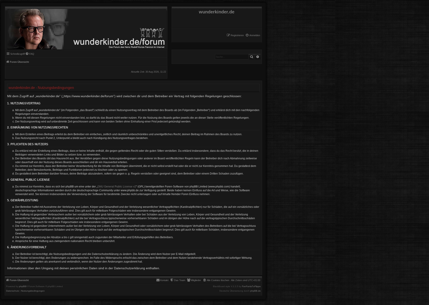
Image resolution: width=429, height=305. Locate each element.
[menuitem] (252, 35)
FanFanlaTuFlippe (251, 286)
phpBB (22, 286)
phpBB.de (255, 291)
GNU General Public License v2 (116, 186)
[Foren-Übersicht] (85, 28)
